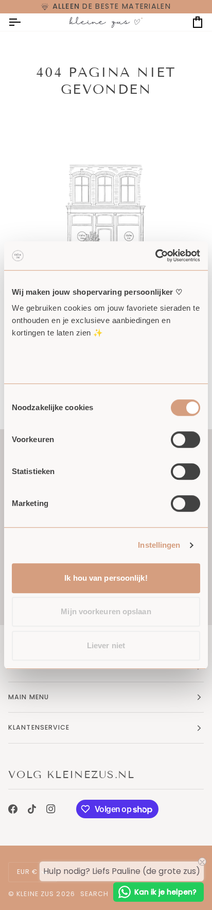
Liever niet (106, 645)
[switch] (185, 439)
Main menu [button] (28, 697)
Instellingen (159, 545)
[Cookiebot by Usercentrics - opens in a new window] (155, 255)
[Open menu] (23, 22)
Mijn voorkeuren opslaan (106, 611)
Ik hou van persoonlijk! (105, 578)
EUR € (27, 871)
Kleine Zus (35, 893)
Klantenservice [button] (39, 727)
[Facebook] (12, 809)
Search (94, 893)
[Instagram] (51, 809)
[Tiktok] (32, 809)
